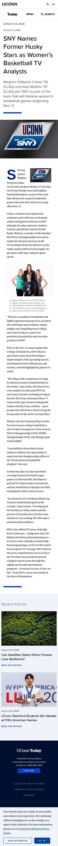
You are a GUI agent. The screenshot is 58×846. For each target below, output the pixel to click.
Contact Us (21, 765)
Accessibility (29, 794)
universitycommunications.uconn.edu (29, 761)
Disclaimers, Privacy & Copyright (29, 789)
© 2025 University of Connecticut (29, 783)
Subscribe (29, 770)
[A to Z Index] (53, 4)
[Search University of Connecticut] (47, 4)
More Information (17, 840)
